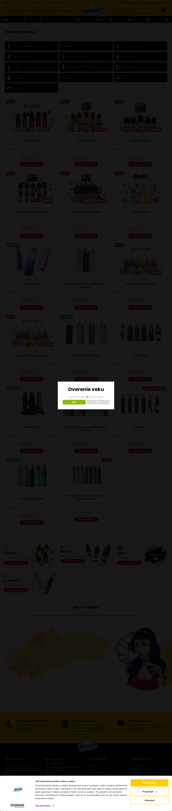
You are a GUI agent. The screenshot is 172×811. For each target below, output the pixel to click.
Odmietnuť (149, 800)
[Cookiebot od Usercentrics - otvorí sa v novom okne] (17, 806)
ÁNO (74, 402)
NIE (98, 402)
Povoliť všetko (149, 783)
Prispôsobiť (148, 791)
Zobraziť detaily (42, 806)
